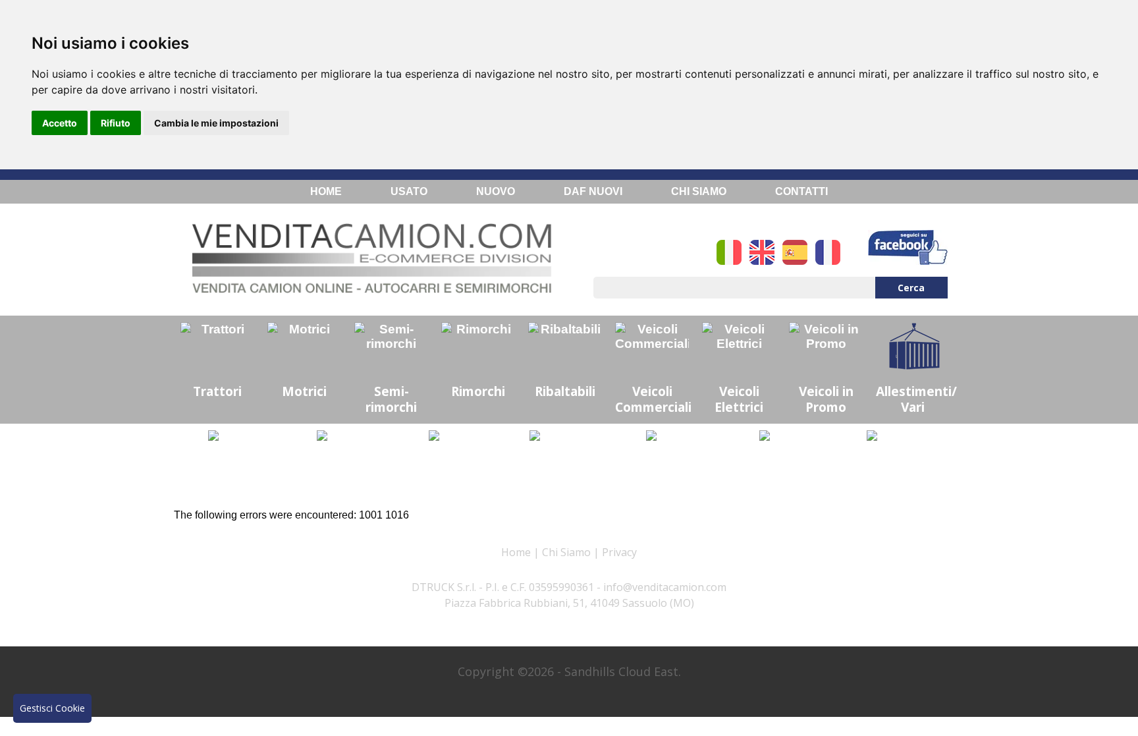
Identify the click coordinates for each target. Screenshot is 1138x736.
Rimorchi (478, 391)
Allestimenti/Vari (916, 399)
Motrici (304, 391)
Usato (409, 191)
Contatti (801, 191)
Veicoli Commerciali (653, 399)
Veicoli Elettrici (739, 399)
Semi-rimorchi (391, 399)
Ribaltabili (565, 391)
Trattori (217, 391)
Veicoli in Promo (826, 399)
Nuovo (495, 191)
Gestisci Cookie (52, 708)
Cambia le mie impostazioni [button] (216, 122)
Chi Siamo (698, 191)
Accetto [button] (59, 122)
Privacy (619, 552)
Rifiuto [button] (115, 122)
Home (326, 191)
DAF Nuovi (593, 191)
